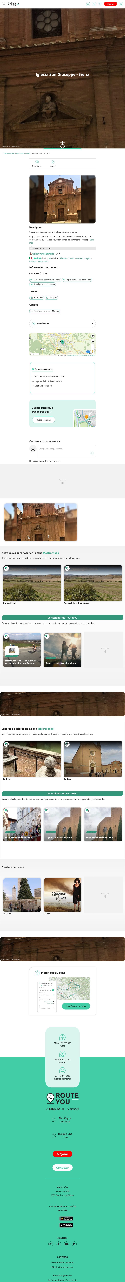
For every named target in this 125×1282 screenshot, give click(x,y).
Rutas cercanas (44, 420)
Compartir (37, 166)
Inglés (87, 258)
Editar (52, 166)
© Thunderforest (71, 355)
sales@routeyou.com (63, 1267)
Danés (71, 258)
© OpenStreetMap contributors (86, 355)
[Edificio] (32, 759)
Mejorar (110, 4)
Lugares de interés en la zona (48, 381)
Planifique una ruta (65, 1120)
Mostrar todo (51, 553)
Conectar (62, 1168)
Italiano (32, 261)
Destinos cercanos (43, 385)
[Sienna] (62, 895)
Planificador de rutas (76, 1006)
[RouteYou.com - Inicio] (13, 4)
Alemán (63, 258)
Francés (79, 258)
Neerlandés (43, 261)
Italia (17, 153)
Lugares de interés (9, 153)
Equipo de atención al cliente (63, 1280)
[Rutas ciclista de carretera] (93, 583)
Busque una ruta (65, 1135)
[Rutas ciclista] (32, 583)
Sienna (22, 153)
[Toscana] (22, 895)
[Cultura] (93, 759)
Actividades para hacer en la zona (50, 376)
